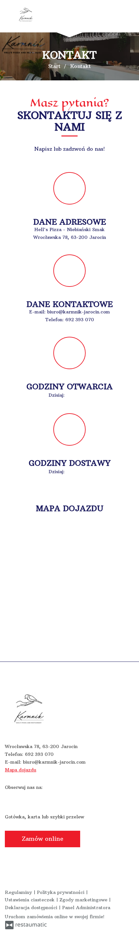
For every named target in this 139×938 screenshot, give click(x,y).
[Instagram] (22, 797)
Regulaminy (19, 892)
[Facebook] (10, 797)
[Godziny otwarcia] (86, 395)
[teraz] (76, 395)
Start (54, 66)
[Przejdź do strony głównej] (26, 14)
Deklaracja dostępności (32, 907)
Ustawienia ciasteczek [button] (30, 900)
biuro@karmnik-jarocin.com (78, 312)
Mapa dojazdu (20, 770)
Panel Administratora (86, 907)
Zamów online (42, 838)
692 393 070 (79, 319)
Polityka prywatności (61, 892)
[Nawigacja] (127, 16)
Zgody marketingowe (84, 900)
